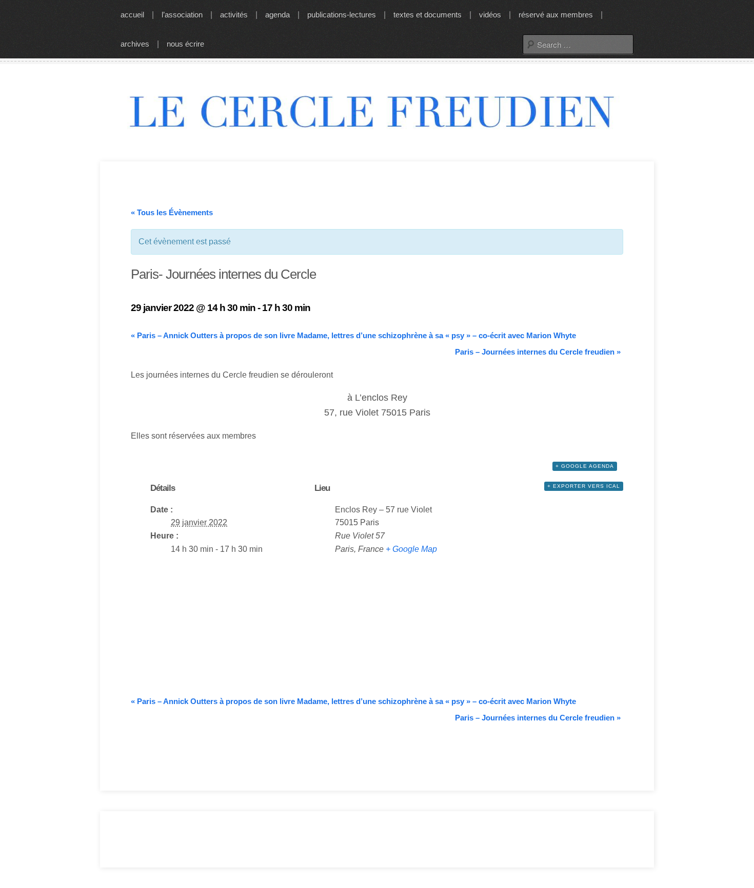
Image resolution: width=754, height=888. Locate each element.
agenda (277, 14)
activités (234, 14)
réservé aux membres (556, 14)
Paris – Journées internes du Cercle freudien (538, 351)
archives (135, 43)
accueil (132, 14)
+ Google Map (411, 549)
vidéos (490, 14)
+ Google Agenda (584, 466)
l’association (182, 14)
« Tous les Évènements (172, 212)
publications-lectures (341, 14)
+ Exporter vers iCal (583, 486)
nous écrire (185, 43)
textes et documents (427, 14)
